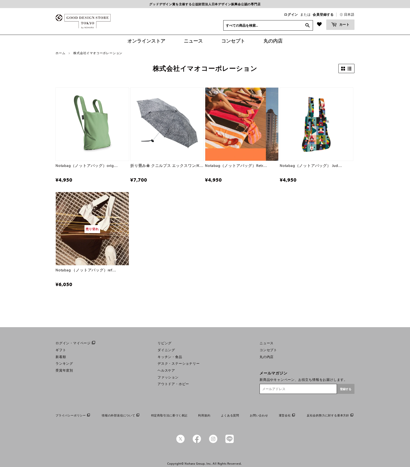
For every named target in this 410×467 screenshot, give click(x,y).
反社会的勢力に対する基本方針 (328, 415)
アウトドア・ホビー (173, 384)
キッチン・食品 (170, 357)
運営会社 (285, 415)
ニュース (267, 343)
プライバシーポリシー (71, 415)
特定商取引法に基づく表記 (169, 415)
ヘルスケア (166, 370)
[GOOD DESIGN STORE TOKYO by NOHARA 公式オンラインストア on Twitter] (180, 442)
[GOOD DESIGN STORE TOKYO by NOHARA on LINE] (229, 442)
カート (344, 24)
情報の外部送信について (118, 415)
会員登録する (323, 14)
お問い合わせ (259, 415)
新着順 (61, 357)
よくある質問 (230, 415)
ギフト (61, 350)
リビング (165, 343)
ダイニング (166, 350)
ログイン (291, 14)
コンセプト (268, 350)
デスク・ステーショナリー (179, 363)
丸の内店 (267, 357)
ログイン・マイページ (73, 343)
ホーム (60, 53)
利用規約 (204, 415)
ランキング (64, 363)
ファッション (168, 377)
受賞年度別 (64, 370)
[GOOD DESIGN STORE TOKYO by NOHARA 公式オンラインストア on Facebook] (197, 442)
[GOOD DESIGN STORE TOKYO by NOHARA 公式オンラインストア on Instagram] (213, 442)
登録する (345, 389)
